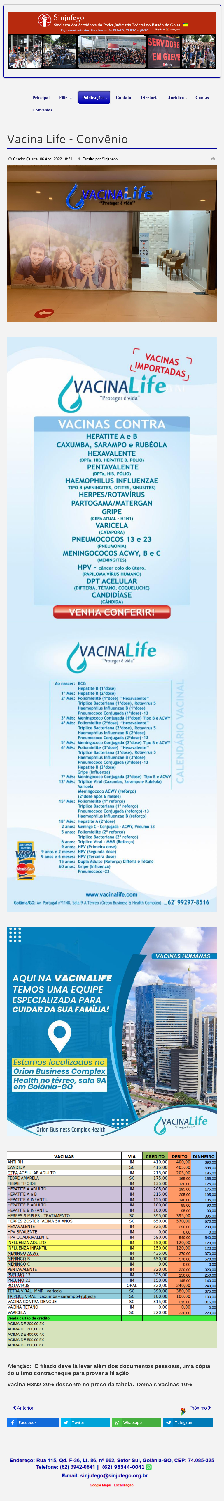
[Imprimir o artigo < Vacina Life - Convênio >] (213, 158)
